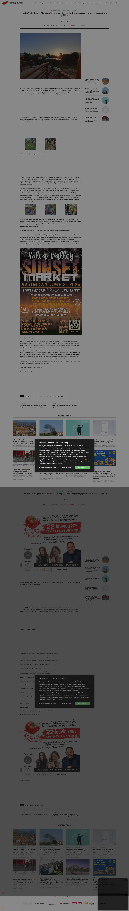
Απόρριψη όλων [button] (66, 467)
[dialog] (64, 455)
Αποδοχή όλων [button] (82, 467)
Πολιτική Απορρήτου (56, 463)
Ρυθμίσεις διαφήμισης (47, 461)
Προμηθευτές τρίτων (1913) (76, 452)
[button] (47, 468)
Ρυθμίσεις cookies (46, 463)
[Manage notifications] (3, 908)
